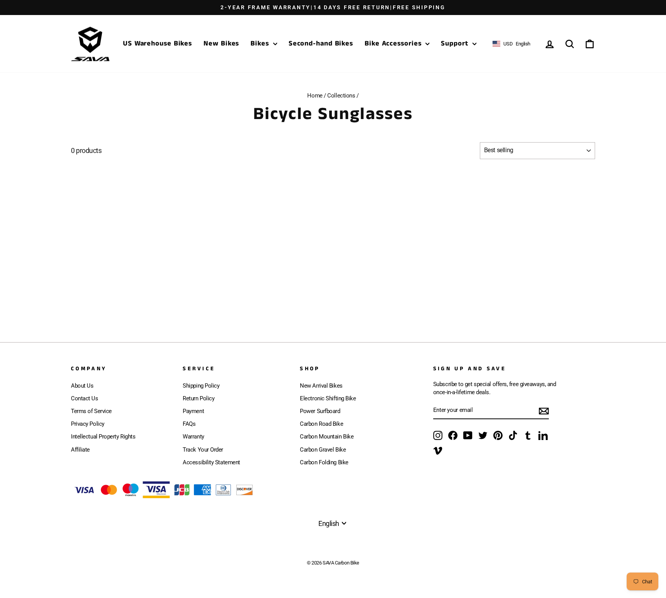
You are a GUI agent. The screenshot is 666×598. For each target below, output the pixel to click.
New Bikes (221, 44)
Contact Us (84, 398)
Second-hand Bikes (321, 44)
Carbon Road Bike (321, 423)
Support (455, 44)
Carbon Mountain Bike (326, 436)
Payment (193, 411)
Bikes (261, 44)
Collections (341, 95)
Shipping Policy (201, 385)
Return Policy (198, 398)
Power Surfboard (320, 411)
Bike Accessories (394, 44)
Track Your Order (203, 449)
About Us (82, 385)
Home (314, 95)
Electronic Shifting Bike (328, 398)
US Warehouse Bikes (157, 44)
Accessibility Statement (211, 462)
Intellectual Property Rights (103, 436)
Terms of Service (91, 411)
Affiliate (80, 449)
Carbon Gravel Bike (323, 449)
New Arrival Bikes (321, 385)
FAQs (189, 423)
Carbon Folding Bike (324, 462)
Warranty (193, 436)
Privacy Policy (87, 423)
